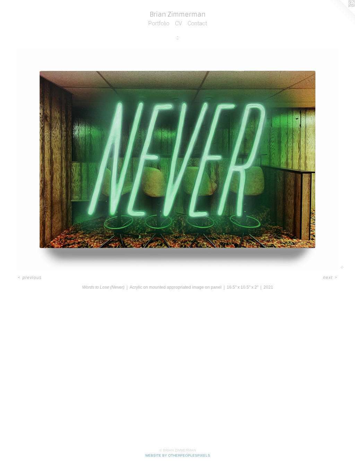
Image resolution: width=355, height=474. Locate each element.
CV (178, 23)
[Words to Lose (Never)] (177, 159)
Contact (197, 23)
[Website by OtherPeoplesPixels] (341, 14)
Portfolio (159, 23)
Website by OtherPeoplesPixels (177, 455)
